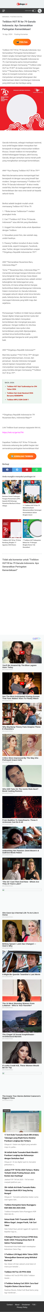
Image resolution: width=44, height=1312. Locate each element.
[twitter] (17, 470)
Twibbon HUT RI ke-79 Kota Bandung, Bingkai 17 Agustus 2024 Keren (11, 542)
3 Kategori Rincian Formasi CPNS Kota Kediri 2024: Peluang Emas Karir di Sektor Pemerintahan (21, 1240)
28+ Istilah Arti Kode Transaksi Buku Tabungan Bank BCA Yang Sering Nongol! (19, 1190)
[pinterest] (27, 470)
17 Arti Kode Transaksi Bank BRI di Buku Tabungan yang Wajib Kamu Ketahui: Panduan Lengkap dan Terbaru (21, 1138)
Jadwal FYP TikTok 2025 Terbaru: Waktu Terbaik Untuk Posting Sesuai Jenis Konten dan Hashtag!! (21, 1173)
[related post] (11, 487)
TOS (33, 1305)
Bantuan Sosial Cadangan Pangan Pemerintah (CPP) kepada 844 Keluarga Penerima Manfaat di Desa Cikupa (11, 501)
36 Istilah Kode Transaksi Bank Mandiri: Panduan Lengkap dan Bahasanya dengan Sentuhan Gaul (21, 1155)
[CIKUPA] (22, 4)
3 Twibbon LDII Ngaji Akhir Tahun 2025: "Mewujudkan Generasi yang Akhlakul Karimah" (21, 1257)
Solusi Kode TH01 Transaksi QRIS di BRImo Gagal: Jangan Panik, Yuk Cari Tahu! (20, 1222)
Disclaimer (26, 1305)
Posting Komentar (21, 34)
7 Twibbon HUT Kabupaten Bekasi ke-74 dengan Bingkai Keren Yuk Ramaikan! (32, 543)
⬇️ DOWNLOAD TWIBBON (22, 456)
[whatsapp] (37, 470)
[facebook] (7, 470)
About (17, 1305)
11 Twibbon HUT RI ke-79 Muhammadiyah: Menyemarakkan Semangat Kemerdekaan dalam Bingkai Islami (32, 510)
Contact (10, 1305)
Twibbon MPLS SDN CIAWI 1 (18, 400)
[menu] (3, 11)
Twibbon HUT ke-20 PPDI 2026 (17, 1272)
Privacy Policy (22, 1307)
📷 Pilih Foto (22, 42)
